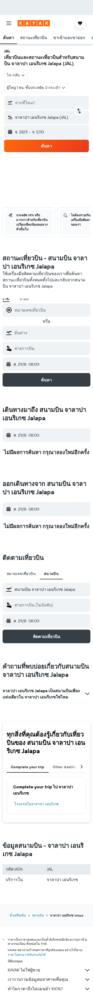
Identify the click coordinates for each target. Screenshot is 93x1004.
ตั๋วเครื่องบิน (18, 915)
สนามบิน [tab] (51, 573)
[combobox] (51, 332)
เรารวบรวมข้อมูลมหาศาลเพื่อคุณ (38, 979)
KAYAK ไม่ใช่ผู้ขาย (24, 969)
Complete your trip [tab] (27, 767)
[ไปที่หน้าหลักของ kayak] (34, 23)
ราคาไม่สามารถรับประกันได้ (27, 955)
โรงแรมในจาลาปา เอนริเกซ (36, 804)
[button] (8, 23)
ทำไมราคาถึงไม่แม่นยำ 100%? (35, 988)
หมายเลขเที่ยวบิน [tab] (21, 573)
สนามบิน (38, 915)
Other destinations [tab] (69, 767)
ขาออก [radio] (24, 299)
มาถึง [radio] (6, 299)
